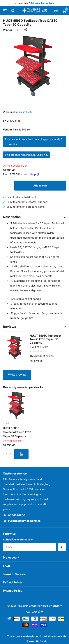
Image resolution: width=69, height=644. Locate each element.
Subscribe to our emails (18, 539)
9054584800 (16, 515)
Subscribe (62, 547)
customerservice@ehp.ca (24, 520)
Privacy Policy (12, 590)
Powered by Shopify (49, 605)
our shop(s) (27, 112)
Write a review (17, 374)
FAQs (6, 566)
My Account (11, 557)
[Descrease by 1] (11, 189)
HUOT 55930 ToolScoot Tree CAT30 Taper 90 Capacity (17, 432)
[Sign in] (56, 10)
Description (12, 217)
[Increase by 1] (11, 182)
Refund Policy (12, 582)
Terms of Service (14, 574)
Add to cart (40, 185)
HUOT (17, 30)
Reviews (9, 327)
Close (13, 10)
